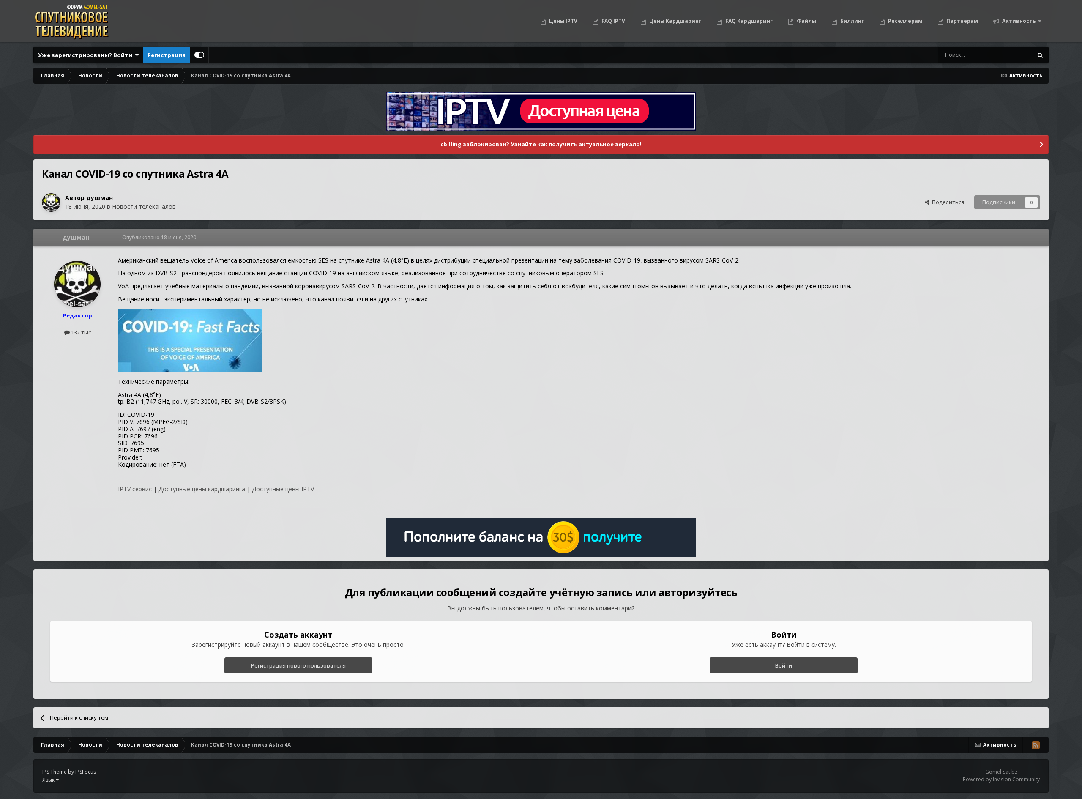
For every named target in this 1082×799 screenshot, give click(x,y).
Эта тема (1010, 54)
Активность (1018, 21)
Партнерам (961, 21)
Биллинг (851, 21)
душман (99, 198)
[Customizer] (199, 55)
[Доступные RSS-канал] (1035, 745)
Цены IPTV (562, 21)
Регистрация (167, 55)
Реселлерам (904, 21)
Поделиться (946, 202)
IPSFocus (85, 771)
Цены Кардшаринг (674, 21)
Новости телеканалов (144, 206)
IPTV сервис (135, 489)
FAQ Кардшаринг (748, 21)
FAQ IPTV (612, 21)
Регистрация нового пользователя (298, 665)
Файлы (805, 21)
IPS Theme (54, 771)
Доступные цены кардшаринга (201, 489)
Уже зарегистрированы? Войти (86, 55)
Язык (49, 779)
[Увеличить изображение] (190, 340)
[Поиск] (1040, 55)
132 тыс (80, 332)
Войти (783, 665)
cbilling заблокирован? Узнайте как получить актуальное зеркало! (541, 144)
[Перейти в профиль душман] (51, 202)
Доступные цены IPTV (283, 489)
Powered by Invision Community (1001, 779)
